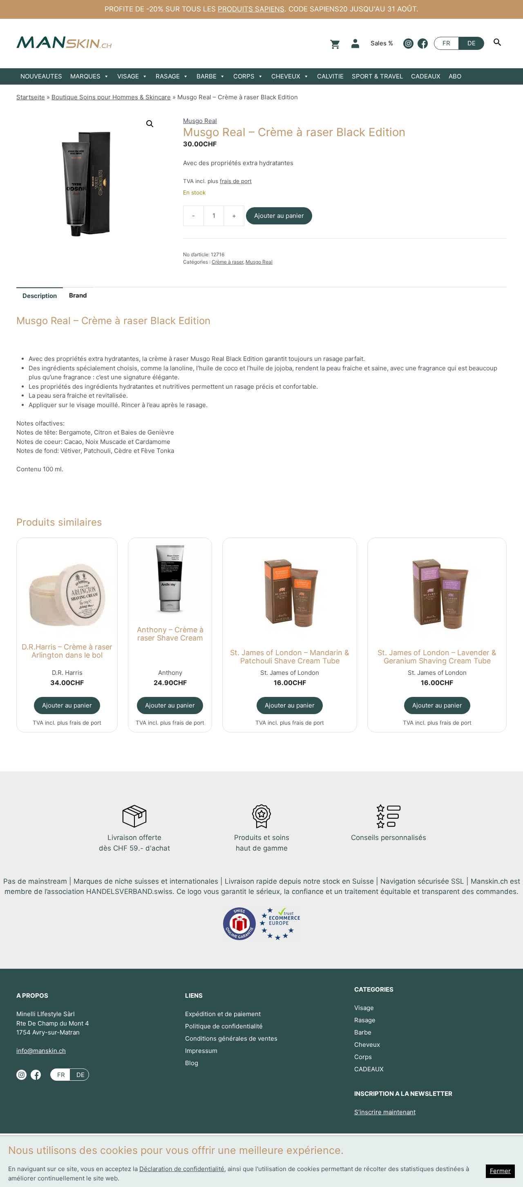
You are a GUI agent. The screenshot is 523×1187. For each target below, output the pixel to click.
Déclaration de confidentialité (181, 1169)
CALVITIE (330, 76)
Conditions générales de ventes (231, 1038)
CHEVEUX (285, 76)
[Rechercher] (498, 43)
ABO (455, 76)
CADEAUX (425, 76)
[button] (150, 123)
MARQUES (85, 76)
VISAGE (128, 76)
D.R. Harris (67, 672)
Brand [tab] (78, 295)
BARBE (207, 76)
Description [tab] (39, 296)
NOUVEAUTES (41, 76)
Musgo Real (200, 121)
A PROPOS (32, 995)
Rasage (364, 1020)
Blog (191, 1063)
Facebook (423, 43)
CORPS (244, 76)
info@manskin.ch (41, 1051)
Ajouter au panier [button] (67, 705)
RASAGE (168, 76)
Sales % (382, 43)
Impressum (201, 1051)
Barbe (362, 1032)
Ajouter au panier (279, 215)
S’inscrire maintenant (385, 1112)
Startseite (30, 97)
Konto (355, 43)
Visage (364, 1008)
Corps (363, 1057)
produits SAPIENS (251, 9)
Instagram (408, 43)
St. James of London (289, 672)
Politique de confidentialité (224, 1026)
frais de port (236, 181)
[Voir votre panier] (334, 43)
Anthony (170, 672)
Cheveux (367, 1044)
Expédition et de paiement (223, 1014)
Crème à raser (227, 262)
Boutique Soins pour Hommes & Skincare (111, 97)
